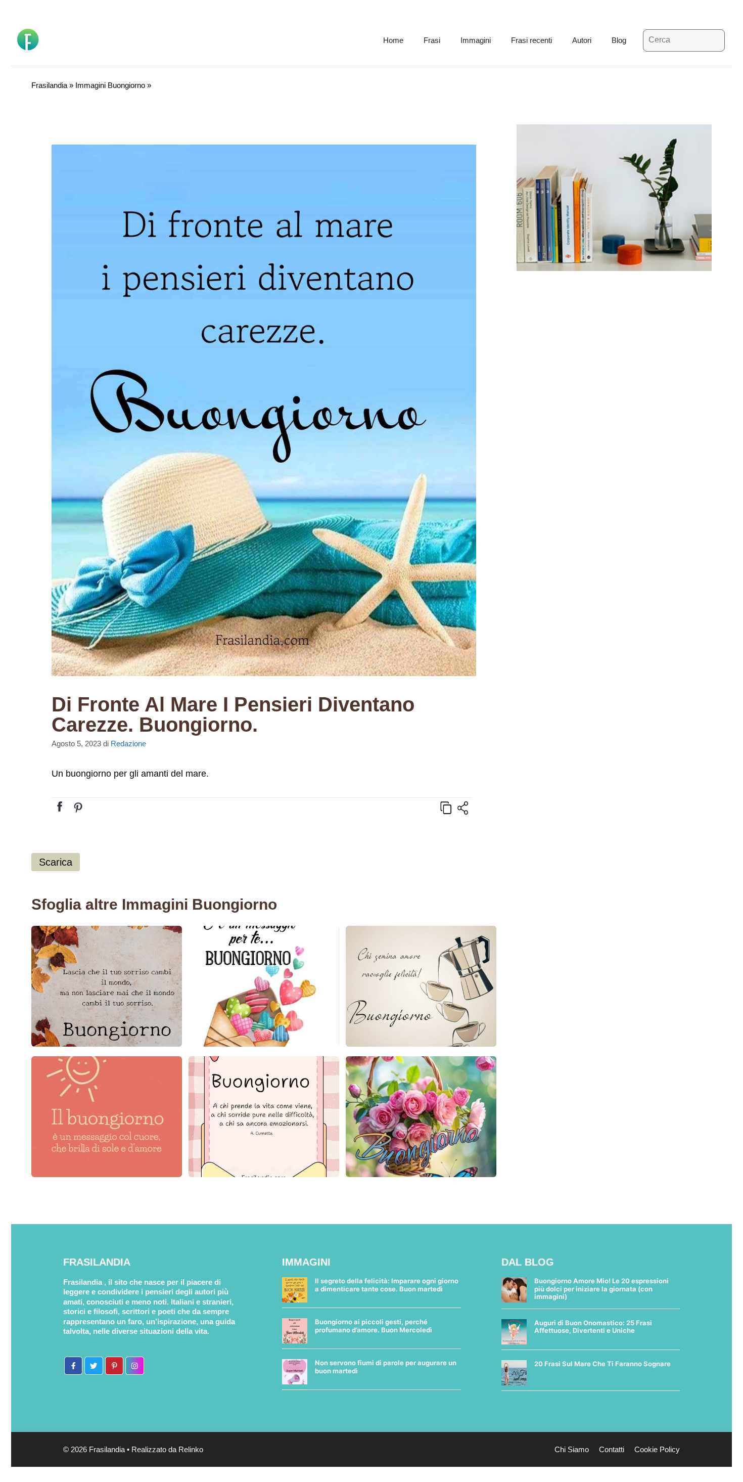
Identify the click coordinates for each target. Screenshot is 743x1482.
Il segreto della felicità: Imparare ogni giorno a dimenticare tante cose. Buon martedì (386, 1285)
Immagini (475, 40)
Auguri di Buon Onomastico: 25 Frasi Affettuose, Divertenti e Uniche (593, 1327)
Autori (581, 40)
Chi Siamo (571, 1449)
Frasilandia (49, 85)
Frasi (432, 40)
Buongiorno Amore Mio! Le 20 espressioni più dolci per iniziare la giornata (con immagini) (601, 1288)
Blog (619, 40)
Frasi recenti (531, 40)
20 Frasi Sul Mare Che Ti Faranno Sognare (602, 1364)
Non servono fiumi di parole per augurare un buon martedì (385, 1367)
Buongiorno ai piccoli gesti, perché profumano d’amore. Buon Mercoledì (373, 1326)
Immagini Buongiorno (110, 85)
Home (393, 40)
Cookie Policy (657, 1449)
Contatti (611, 1449)
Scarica (55, 862)
